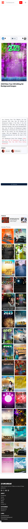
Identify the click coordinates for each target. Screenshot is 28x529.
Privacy (2, 499)
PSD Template (4, 519)
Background (4, 509)
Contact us (3, 504)
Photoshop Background (6, 517)
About (2, 500)
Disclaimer (3, 495)
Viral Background (5, 515)
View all (2, 510)
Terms (2, 497)
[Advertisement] (14, 21)
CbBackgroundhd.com (7, 135)
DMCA (2, 502)
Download (14, 184)
